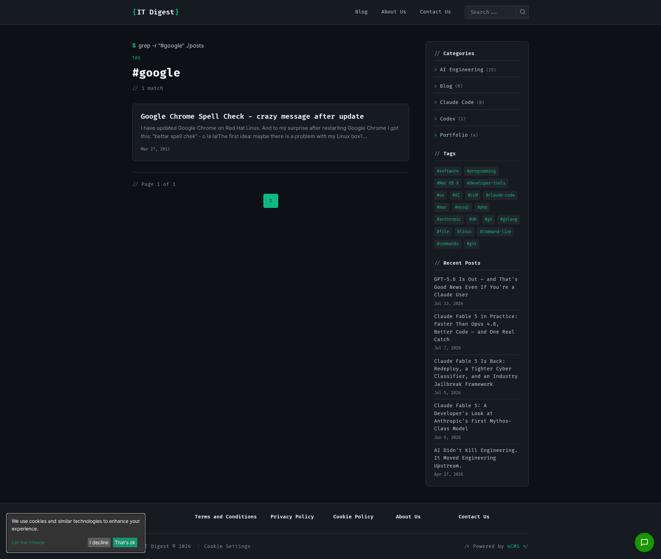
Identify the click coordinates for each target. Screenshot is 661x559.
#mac (442, 207)
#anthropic (449, 219)
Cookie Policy (353, 517)
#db (472, 219)
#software (448, 171)
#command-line (495, 231)
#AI (456, 195)
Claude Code (459, 102)
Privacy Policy (292, 517)
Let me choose (28, 542)
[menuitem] (361, 12)
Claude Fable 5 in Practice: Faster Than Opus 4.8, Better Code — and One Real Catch (476, 328)
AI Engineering (465, 70)
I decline (99, 542)
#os (440, 195)
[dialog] (76, 533)
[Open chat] (644, 542)
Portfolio (456, 135)
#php (482, 207)
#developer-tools (486, 183)
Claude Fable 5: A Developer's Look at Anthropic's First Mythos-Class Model (473, 417)
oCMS (513, 546)
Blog (448, 86)
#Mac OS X (448, 183)
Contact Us (474, 517)
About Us (408, 517)
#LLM (473, 195)
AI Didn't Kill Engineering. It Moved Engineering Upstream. (476, 458)
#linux (464, 231)
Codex (449, 119)
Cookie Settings (227, 546)
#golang (508, 219)
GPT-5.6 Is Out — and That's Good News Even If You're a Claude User (476, 287)
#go (488, 219)
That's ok (125, 542)
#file (443, 231)
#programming (481, 171)
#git (471, 243)
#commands (448, 243)
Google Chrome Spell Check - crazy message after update (252, 117)
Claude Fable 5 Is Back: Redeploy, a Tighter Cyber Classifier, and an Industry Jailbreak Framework (476, 372)
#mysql (462, 207)
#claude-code (500, 195)
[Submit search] (522, 12)
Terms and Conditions (226, 517)
